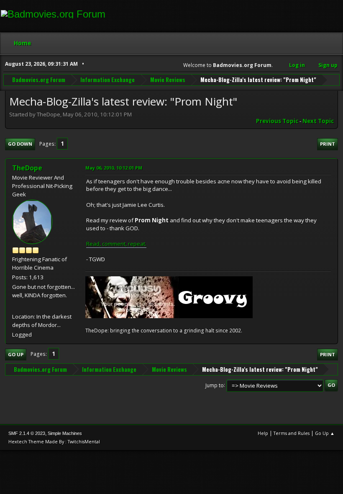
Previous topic (277, 121)
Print (327, 144)
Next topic (318, 121)
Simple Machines (65, 433)
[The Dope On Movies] (15, 306)
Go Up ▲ (325, 433)
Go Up (15, 354)
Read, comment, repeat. (116, 243)
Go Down (20, 144)
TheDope (27, 167)
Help (263, 433)
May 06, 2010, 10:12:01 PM (113, 168)
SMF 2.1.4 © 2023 (26, 433)
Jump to (214, 385)
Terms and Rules (292, 433)
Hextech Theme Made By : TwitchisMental (54, 441)
